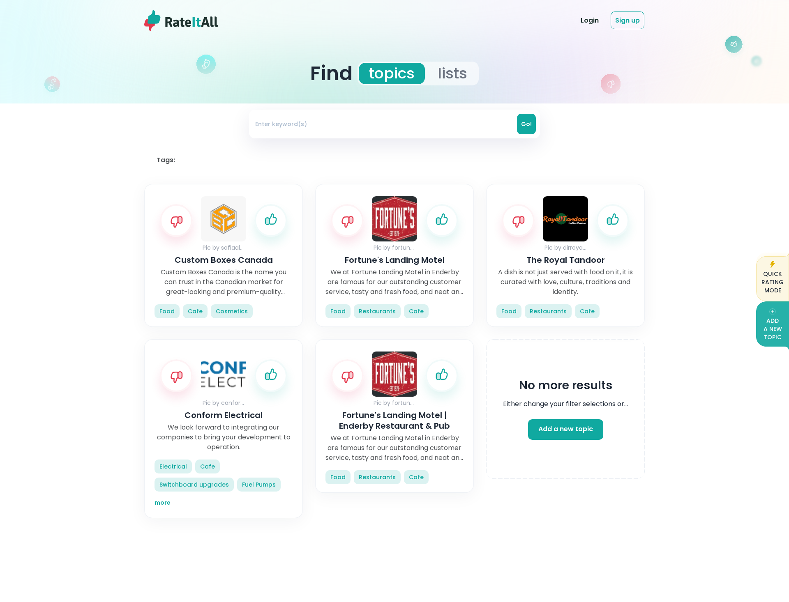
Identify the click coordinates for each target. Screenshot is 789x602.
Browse (484, 20)
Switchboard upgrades (194, 484)
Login (590, 20)
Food (167, 311)
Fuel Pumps (259, 484)
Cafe (195, 311)
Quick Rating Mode (772, 282)
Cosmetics (232, 311)
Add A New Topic (773, 329)
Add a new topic (565, 429)
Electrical (173, 466)
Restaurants (377, 311)
